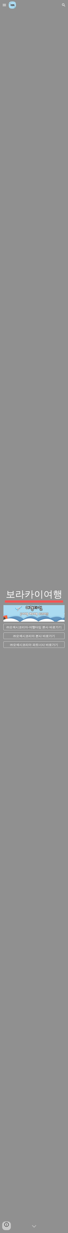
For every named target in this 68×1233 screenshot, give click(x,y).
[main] (34, 595)
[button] (4, 5)
